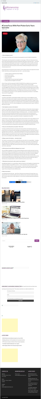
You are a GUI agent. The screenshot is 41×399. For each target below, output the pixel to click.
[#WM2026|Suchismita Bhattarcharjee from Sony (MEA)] (11, 195)
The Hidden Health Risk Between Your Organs (10, 343)
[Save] (20, 51)
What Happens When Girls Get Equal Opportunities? (12, 345)
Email (8, 294)
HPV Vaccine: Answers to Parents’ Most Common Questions (13, 341)
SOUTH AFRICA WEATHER (20, 246)
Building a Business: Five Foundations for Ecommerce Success (13, 339)
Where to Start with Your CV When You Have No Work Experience (15, 218)
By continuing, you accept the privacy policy (15, 298)
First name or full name (11, 290)
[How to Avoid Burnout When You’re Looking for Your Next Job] (11, 227)
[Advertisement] (10, 325)
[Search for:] (20, 240)
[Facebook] (34, 3)
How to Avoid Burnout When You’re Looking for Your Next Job (14, 234)
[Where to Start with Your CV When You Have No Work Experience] (11, 211)
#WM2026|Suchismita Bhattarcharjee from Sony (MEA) (13, 202)
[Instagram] (38, 3)
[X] (37, 3)
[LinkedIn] (35, 3)
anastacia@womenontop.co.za (7, 386)
